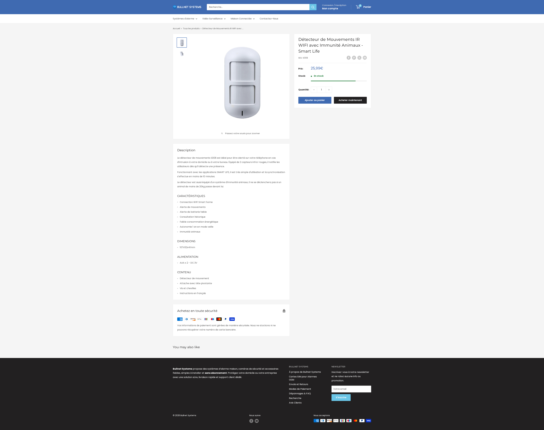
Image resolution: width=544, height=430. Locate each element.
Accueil (176, 28)
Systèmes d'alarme (183, 18)
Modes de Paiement (300, 389)
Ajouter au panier (315, 100)
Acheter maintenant (350, 100)
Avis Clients (295, 402)
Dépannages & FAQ (300, 393)
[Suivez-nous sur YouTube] (257, 421)
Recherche (295, 398)
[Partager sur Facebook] (349, 58)
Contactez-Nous (269, 18)
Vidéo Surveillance (212, 18)
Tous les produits (191, 28)
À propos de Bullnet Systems (305, 372)
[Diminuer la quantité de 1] (314, 90)
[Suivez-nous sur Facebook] (251, 421)
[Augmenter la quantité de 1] (329, 90)
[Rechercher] (312, 7)
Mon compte (330, 8)
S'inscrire (341, 397)
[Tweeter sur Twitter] (359, 58)
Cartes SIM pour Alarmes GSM (303, 378)
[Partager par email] (365, 58)
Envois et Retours (298, 384)
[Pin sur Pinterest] (354, 58)
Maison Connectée (241, 18)
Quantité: (303, 89)
